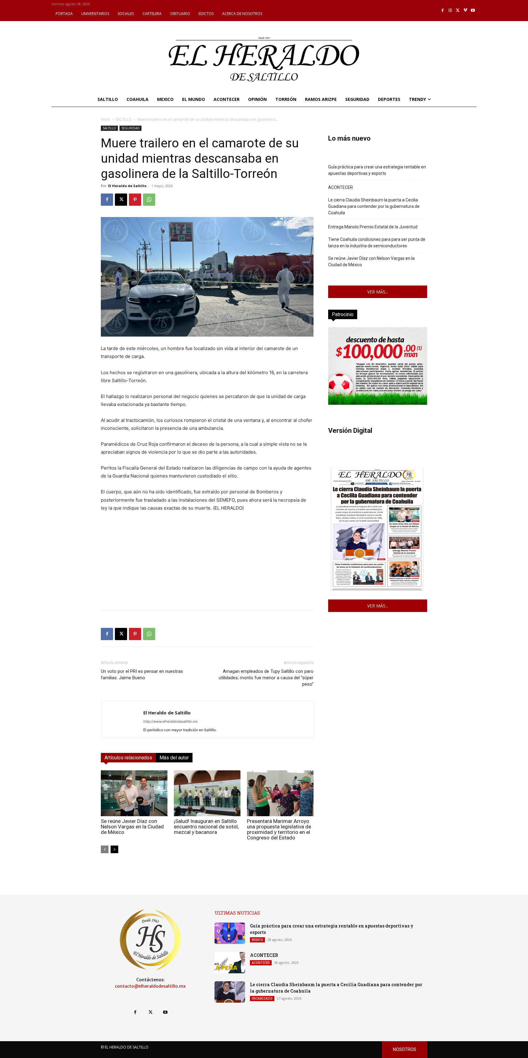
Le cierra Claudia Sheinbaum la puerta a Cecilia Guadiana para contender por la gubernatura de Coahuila (374, 206)
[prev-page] (104, 849)
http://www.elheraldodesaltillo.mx (170, 721)
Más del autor (174, 758)
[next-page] (114, 849)
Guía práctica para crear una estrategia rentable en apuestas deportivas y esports (377, 170)
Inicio (105, 119)
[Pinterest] (135, 200)
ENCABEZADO (262, 998)
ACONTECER (340, 187)
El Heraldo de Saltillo (127, 185)
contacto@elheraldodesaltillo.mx (150, 986)
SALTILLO (124, 119)
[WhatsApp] (149, 200)
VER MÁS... (377, 292)
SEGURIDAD (130, 128)
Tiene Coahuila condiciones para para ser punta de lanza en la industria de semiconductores (376, 242)
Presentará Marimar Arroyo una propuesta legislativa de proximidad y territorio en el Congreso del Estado (279, 829)
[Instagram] (450, 10)
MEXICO (257, 940)
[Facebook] (443, 10)
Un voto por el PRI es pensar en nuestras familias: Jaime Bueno (142, 674)
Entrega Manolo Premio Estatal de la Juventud (372, 226)
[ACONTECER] (230, 962)
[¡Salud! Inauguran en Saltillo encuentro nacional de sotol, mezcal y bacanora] (207, 793)
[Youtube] (473, 10)
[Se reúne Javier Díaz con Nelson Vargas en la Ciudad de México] (134, 793)
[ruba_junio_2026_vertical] (377, 403)
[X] (458, 10)
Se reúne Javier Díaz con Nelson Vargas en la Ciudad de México (132, 826)
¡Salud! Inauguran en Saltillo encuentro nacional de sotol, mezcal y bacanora (206, 826)
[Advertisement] (207, 563)
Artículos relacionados (128, 758)
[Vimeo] (465, 10)
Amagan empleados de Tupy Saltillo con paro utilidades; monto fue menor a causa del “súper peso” (266, 678)
